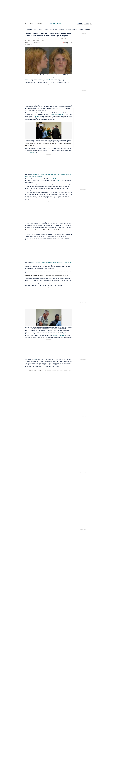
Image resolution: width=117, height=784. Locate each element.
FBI (35, 359)
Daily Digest (81, 29)
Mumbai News (61, 29)
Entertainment (46, 26)
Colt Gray (27, 79)
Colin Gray (58, 180)
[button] (26, 23)
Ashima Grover (29, 44)
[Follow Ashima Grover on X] (33, 44)
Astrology (53, 26)
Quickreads (75, 29)
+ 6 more (75, 26)
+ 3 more (87, 29)
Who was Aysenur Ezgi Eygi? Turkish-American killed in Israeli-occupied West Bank (51, 262)
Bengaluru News (53, 29)
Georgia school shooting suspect (46, 79)
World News (33, 26)
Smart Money (29, 29)
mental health (36, 116)
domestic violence (62, 333)
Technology (68, 29)
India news (40, 26)
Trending (58, 26)
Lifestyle (63, 26)
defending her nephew (57, 114)
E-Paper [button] (80, 23)
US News (27, 26)
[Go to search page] (28, 23)
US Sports (69, 26)
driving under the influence (58, 335)
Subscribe (86, 23)
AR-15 (54, 178)
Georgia (32, 152)
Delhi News (46, 29)
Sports (35, 29)
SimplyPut (40, 29)
